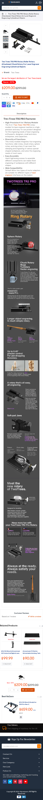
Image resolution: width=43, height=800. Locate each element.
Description (21, 113)
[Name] (39, 746)
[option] (5, 32)
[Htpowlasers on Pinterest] (15, 782)
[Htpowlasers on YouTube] (26, 782)
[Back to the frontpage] (3, 14)
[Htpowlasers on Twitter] (10, 782)
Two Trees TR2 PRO (22, 125)
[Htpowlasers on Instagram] (20, 782)
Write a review (35, 617)
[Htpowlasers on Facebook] (5, 782)
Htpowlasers (24, 791)
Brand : (7, 72)
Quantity (5, 94)
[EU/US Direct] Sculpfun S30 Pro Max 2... (27, 703)
